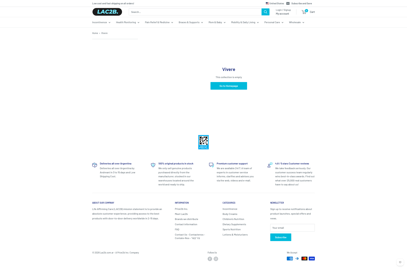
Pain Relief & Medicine (157, 22)
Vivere (104, 33)
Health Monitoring (126, 22)
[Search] (265, 11)
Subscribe (280, 237)
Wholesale (295, 22)
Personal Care (272, 22)
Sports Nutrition (232, 229)
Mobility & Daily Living (243, 22)
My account (282, 13)
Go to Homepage (229, 85)
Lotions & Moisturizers (235, 234)
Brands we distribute (186, 218)
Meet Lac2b (181, 213)
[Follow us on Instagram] (216, 259)
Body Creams (230, 213)
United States (276, 3)
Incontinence (99, 22)
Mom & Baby (215, 22)
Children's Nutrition (233, 218)
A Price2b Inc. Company (127, 252)
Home (95, 33)
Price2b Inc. (181, 208)
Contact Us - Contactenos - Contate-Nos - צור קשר (190, 236)
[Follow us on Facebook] (210, 259)
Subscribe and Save (301, 3)
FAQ (177, 229)
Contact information (186, 224)
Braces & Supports (189, 22)
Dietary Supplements (234, 224)
